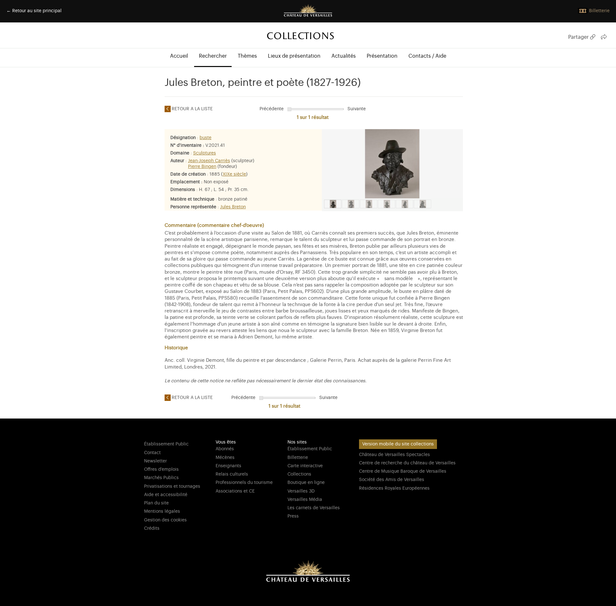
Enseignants (228, 466)
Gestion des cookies (165, 520)
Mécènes (225, 457)
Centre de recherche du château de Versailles (407, 463)
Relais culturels (232, 474)
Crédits (151, 528)
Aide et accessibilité (165, 495)
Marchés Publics (161, 478)
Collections (299, 474)
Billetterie (297, 457)
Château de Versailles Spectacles (394, 454)
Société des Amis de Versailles (391, 479)
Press (293, 516)
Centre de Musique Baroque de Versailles (402, 471)
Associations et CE (235, 491)
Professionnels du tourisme (244, 482)
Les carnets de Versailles (313, 508)
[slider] (289, 109)
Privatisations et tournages (172, 486)
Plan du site (156, 503)
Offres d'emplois (161, 469)
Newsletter (155, 461)
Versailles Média (304, 499)
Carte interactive (305, 466)
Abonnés (225, 449)
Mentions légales (162, 511)
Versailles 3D (301, 491)
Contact (152, 453)
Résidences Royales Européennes (394, 488)
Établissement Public (166, 444)
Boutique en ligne (306, 482)
